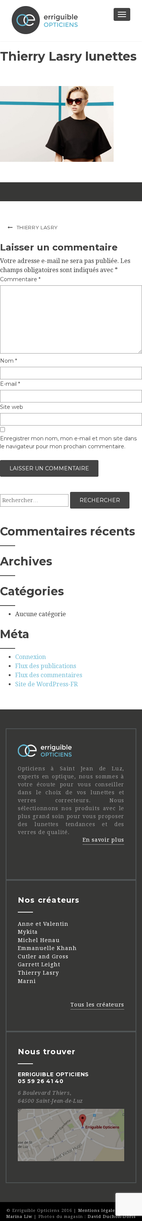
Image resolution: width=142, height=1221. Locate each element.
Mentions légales (98, 1210)
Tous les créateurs (97, 1005)
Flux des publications (45, 666)
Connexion (30, 657)
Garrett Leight (39, 964)
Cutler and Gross (43, 956)
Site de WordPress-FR (46, 684)
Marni (27, 981)
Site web (11, 407)
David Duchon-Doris (111, 1216)
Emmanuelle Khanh (47, 948)
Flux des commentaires (48, 675)
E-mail (10, 383)
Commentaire (20, 279)
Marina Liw (19, 1216)
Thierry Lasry (37, 227)
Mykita (28, 932)
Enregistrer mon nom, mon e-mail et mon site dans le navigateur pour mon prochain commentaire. (68, 442)
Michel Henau (39, 940)
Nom (8, 360)
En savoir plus (103, 840)
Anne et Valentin (43, 924)
